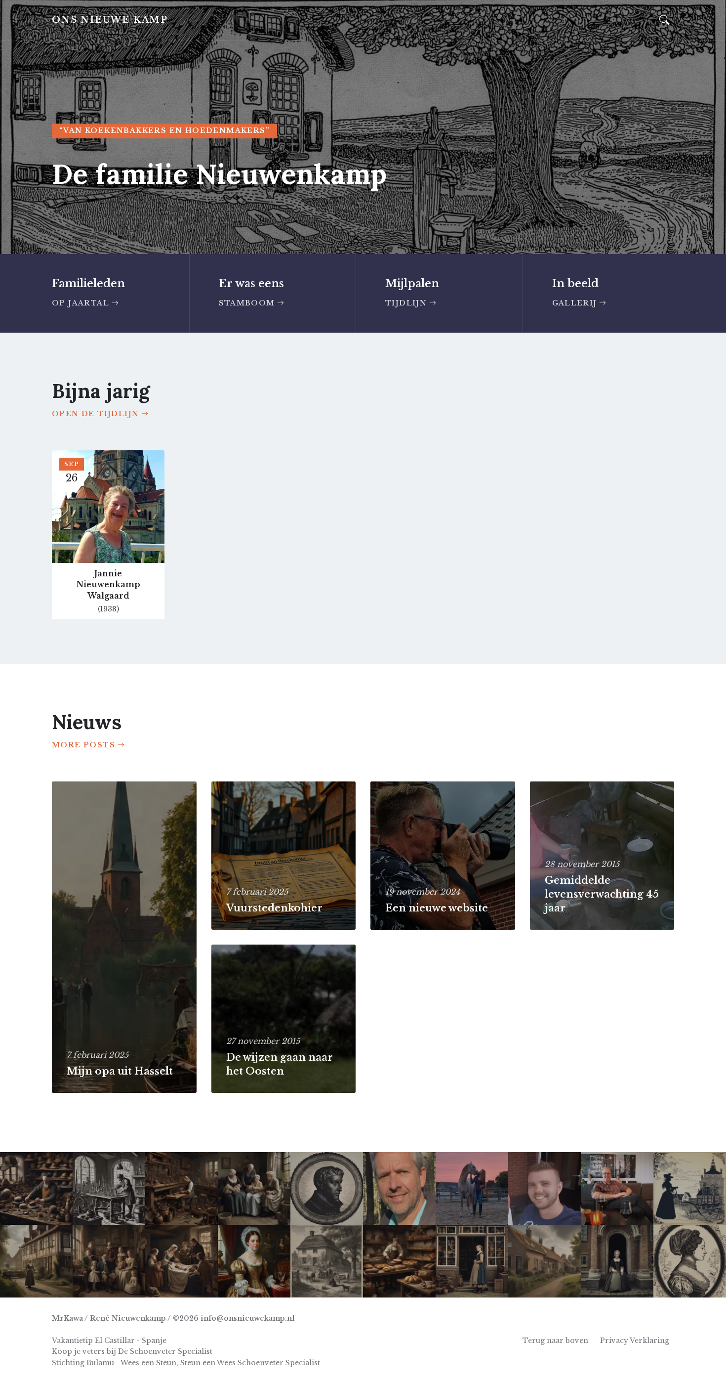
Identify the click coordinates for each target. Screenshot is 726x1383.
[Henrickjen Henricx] (109, 1261)
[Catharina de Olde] (617, 1261)
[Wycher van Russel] (109, 1188)
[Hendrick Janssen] (36, 1188)
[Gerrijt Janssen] (326, 1188)
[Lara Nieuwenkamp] (472, 1188)
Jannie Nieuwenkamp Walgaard (108, 584)
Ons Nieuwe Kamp (110, 20)
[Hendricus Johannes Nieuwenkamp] (399, 1261)
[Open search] (664, 20)
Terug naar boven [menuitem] (555, 1340)
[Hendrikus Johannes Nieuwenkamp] (181, 1188)
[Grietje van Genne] (472, 1261)
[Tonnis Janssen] (326, 1261)
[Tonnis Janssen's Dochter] (689, 1188)
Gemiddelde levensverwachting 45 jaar (602, 894)
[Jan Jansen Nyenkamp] (544, 1261)
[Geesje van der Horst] (254, 1188)
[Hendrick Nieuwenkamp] (181, 1261)
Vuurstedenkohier (274, 908)
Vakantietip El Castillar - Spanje (109, 1340)
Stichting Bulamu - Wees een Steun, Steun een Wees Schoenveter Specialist (186, 1362)
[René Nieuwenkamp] (617, 1188)
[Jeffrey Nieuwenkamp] (544, 1188)
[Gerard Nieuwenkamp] (399, 1188)
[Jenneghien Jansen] (254, 1261)
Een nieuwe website (436, 908)
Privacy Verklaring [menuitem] (634, 1340)
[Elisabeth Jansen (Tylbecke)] (36, 1261)
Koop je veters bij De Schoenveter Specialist (132, 1351)
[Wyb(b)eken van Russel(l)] (689, 1261)
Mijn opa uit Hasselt (120, 1071)
